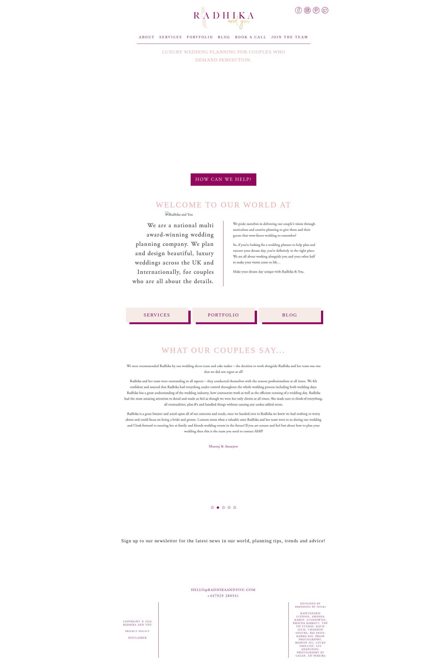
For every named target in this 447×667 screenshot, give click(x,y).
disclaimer (137, 637)
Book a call (251, 37)
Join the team (289, 37)
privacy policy (137, 631)
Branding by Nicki (310, 607)
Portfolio (200, 37)
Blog (224, 37)
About (147, 37)
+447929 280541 (223, 596)
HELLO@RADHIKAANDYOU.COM (223, 590)
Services (170, 37)
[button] (212, 507)
